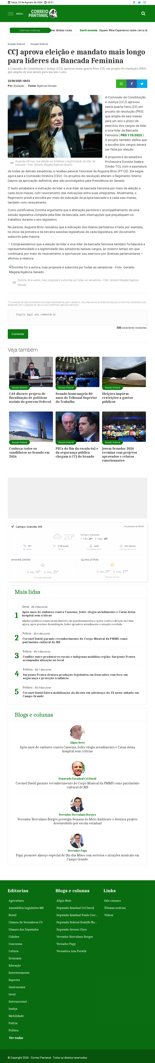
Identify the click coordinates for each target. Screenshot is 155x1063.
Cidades (14, 936)
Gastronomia (17, 987)
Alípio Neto (64, 900)
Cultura (14, 951)
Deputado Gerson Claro (72, 929)
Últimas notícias (115, 908)
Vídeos (108, 915)
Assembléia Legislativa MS (26, 908)
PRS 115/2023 (131, 135)
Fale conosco (112, 900)
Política (14, 1030)
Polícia (13, 1023)
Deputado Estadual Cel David (75, 908)
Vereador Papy (66, 944)
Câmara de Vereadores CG (26, 922)
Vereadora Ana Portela (71, 951)
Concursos (15, 944)
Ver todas (16, 1038)
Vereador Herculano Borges (75, 936)
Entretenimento (19, 972)
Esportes (14, 980)
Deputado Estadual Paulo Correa (78, 915)
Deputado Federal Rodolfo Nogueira (78, 922)
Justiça (13, 1008)
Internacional (18, 1001)
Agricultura (16, 900)
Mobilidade (16, 1016)
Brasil (12, 915)
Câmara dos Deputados (24, 929)
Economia (15, 958)
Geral (12, 994)
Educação (15, 965)
